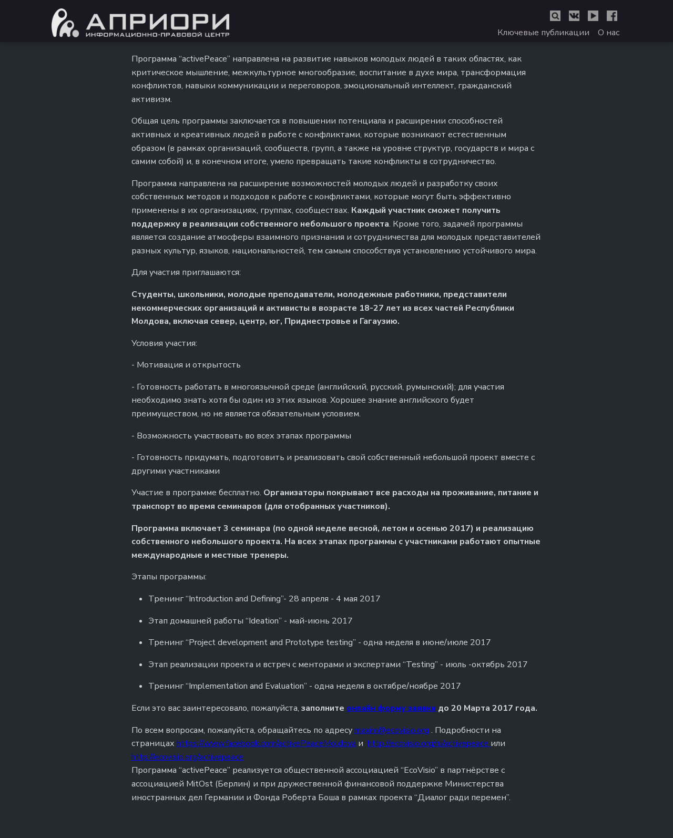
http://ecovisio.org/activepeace (187, 757)
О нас (608, 32)
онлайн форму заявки (391, 708)
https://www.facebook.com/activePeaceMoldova (266, 743)
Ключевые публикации (543, 32)
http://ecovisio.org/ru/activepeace (429, 743)
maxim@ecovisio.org (391, 730)
